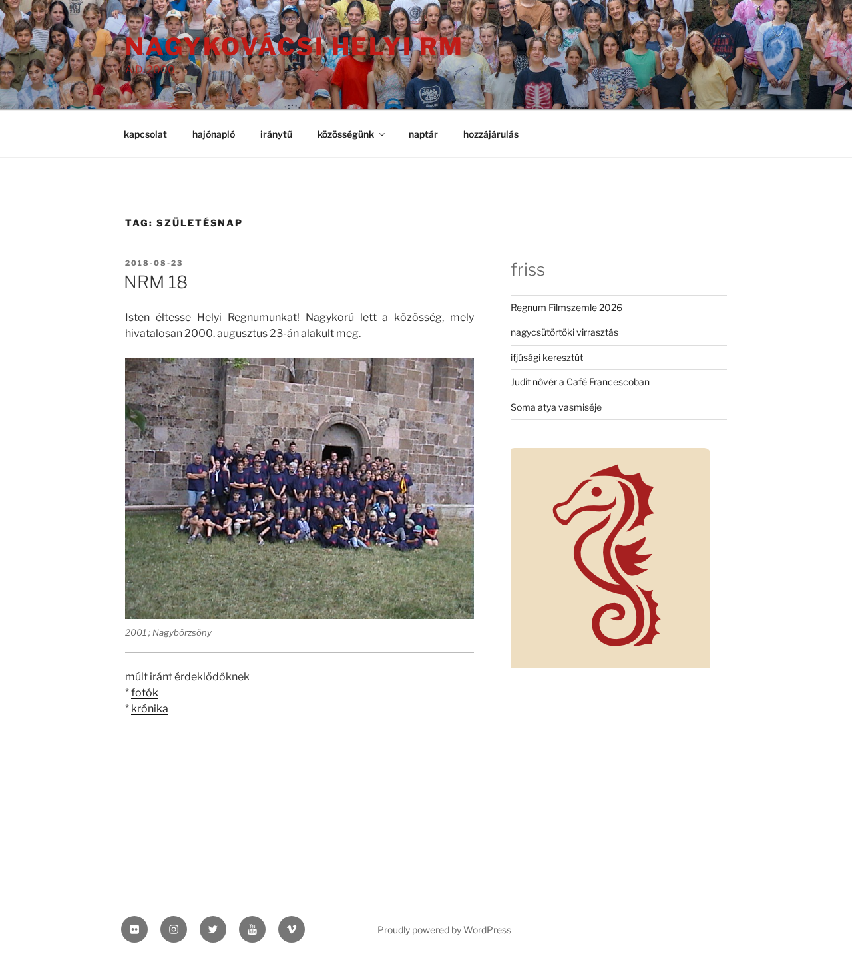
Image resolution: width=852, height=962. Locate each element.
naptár (423, 134)
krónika (149, 708)
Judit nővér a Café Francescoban (580, 381)
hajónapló (213, 134)
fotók (144, 692)
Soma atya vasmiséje (556, 407)
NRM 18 (156, 282)
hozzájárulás (491, 134)
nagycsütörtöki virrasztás (564, 332)
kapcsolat (145, 134)
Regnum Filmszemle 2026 (566, 307)
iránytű (276, 134)
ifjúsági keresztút (547, 357)
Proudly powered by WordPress (444, 929)
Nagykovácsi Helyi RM (294, 46)
